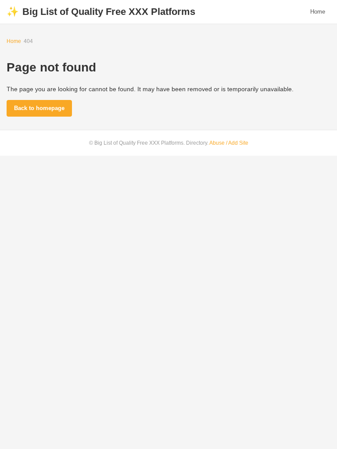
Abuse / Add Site (228, 143)
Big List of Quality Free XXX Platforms (101, 11)
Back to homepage (39, 108)
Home (317, 11)
